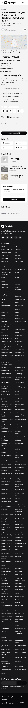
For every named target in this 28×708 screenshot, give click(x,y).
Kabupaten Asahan (6, 409)
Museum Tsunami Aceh (19, 528)
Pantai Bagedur (19, 537)
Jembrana (17, 401)
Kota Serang (18, 481)
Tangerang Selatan (6, 640)
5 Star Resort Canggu (7, 249)
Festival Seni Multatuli (20, 367)
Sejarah (17, 593)
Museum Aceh (19, 524)
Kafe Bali (3, 452)
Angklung (4, 295)
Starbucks (17, 608)
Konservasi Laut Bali (6, 473)
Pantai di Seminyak (6, 540)
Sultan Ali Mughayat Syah (6, 620)
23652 (3, 247)
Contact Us (4, 699)
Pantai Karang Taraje (20, 543)
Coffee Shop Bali (6, 341)
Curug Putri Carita (6, 347)
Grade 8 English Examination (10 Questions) (17, 159)
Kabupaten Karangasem (4, 427)
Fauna (16, 363)
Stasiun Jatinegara (6, 616)
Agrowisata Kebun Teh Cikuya (6, 273)
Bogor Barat (4, 329)
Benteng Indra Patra (20, 321)
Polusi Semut (5, 568)
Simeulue (3, 602)
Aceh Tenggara (19, 261)
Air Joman (4, 277)
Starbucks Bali (5, 611)
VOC (2, 657)
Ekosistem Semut (19, 355)
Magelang (4, 509)
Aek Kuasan (4, 267)
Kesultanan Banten (20, 467)
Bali (2, 308)
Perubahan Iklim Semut (5, 564)
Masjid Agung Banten (7, 514)
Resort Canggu (19, 589)
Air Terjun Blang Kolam (5, 280)
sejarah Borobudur (6, 596)
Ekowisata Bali (5, 360)
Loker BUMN (5, 504)
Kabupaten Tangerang (18, 448)
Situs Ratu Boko (19, 605)
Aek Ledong (18, 267)
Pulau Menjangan (6, 571)
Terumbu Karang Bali (20, 645)
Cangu (16, 338)
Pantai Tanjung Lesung (5, 550)
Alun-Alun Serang (6, 292)
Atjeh (2, 302)
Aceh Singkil (18, 258)
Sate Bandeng (5, 593)
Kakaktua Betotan (6, 455)
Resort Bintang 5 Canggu (5, 590)
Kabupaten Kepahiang (7, 431)
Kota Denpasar (5, 481)
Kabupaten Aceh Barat (19, 405)
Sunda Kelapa (5, 628)
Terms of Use (20, 697)
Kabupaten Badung (20, 409)
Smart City (4, 608)
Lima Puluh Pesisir (6, 498)
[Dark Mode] (23, 2)
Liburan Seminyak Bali (19, 494)
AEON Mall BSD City (20, 269)
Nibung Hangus (19, 532)
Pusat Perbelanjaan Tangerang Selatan (20, 579)
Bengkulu (4, 321)
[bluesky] (11, 237)
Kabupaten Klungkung (18, 432)
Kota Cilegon (18, 479)
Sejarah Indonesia (19, 596)
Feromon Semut (5, 367)
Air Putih (17, 277)
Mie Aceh (4, 521)
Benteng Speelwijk (6, 324)
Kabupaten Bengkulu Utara (7, 420)
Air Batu (17, 272)
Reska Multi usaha (20, 586)
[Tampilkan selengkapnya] (22, 111)
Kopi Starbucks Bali (6, 479)
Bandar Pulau (5, 312)
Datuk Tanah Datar (6, 352)
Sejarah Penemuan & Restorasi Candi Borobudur (17, 167)
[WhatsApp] (14, 111)
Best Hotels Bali (19, 324)
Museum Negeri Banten (5, 528)
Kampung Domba (6, 460)
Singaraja (17, 602)
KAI (16, 452)
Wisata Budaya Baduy (20, 669)
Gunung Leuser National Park (19, 374)
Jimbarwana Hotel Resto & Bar (6, 405)
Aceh (16, 252)
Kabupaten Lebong (20, 436)
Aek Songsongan (6, 269)
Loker (16, 501)
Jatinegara (17, 394)
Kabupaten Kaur (19, 427)
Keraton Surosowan (20, 464)
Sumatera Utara (5, 624)
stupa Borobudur (19, 616)
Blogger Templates (9, 703)
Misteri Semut (5, 524)
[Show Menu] (2, 2)
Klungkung (4, 470)
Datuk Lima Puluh (19, 349)
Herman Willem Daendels (5, 383)
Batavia (17, 315)
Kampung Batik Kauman (19, 456)
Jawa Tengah (18, 399)
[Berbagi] (25, 29)
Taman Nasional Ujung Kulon (5, 636)
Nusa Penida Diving (6, 535)
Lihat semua (16, 117)
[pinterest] (20, 237)
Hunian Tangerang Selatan (20, 383)
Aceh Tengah (5, 261)
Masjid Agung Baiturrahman (18, 510)
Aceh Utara (18, 264)
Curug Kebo (18, 344)
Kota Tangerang (5, 484)
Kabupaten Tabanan (7, 448)
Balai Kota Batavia (6, 305)
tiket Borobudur (5, 649)
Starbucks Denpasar (20, 611)
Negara (3, 532)
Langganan (14, 199)
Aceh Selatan (5, 258)
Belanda (3, 318)
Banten (3, 315)
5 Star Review (18, 249)
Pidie (16, 564)
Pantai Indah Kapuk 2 (7, 543)
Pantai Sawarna (19, 546)
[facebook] (3, 237)
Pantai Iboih (18, 540)
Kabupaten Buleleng (20, 419)
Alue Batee (18, 284)
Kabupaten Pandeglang (18, 439)
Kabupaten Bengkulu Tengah (20, 415)
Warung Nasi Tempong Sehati (5, 662)
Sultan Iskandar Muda (19, 620)
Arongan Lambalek (20, 299)
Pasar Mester (5, 553)
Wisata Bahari (5, 666)
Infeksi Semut (5, 391)
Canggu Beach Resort (7, 338)
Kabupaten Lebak (6, 436)
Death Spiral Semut (20, 352)
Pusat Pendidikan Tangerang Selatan (20, 575)
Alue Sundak (4, 287)
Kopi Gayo (17, 476)
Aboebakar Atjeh (6, 252)
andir (8, 9)
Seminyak (4, 599)
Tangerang (17, 636)
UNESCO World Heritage (5, 653)
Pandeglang (4, 537)
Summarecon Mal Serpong (19, 624)
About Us (4, 697)
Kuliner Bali (4, 489)
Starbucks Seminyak (7, 613)
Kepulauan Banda (6, 464)
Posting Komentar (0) (14, 133)
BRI (2, 332)
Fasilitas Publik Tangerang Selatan (6, 363)
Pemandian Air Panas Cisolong (7, 557)
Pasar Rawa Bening (20, 553)
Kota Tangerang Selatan (19, 485)
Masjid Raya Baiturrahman (18, 515)
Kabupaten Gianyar (6, 424)
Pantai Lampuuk (5, 546)
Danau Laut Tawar (20, 347)
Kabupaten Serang (20, 443)
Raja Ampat (4, 583)
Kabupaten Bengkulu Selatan (7, 415)
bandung (10, 106)
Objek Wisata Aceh (20, 535)
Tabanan (3, 631)
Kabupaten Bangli (6, 412)
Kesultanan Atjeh (6, 467)
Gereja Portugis (19, 370)
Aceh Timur (4, 264)
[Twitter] (10, 111)
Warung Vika (18, 661)
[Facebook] (7, 111)
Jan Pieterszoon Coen (5, 395)
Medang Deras (5, 519)
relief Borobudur (6, 586)
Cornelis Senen (19, 341)
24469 (16, 247)
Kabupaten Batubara (20, 412)
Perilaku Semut (19, 561)
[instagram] (16, 237)
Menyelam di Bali (19, 519)
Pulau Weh (4, 574)
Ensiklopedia (18, 360)
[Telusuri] (26, 2)
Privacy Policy (12, 697)
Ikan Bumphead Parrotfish (5, 387)
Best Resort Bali (5, 327)
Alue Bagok (4, 284)
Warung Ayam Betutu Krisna (20, 658)
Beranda (3, 9)
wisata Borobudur (6, 669)
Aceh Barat (4, 255)
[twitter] (7, 237)
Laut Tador (4, 493)
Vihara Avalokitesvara (20, 652)
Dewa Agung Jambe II (7, 356)
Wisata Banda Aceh (20, 666)
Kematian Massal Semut (19, 460)
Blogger (22, 702)
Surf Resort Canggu (20, 628)
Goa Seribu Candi (6, 373)
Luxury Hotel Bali (6, 507)
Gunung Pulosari (6, 377)
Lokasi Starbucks (6, 501)
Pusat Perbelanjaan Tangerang (6, 579)
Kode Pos (17, 470)
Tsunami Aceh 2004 (20, 649)
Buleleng (17, 332)
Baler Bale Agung (19, 305)
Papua (16, 549)
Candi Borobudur (19, 335)
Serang (17, 599)
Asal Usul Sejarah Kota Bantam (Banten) (16, 176)
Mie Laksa (17, 521)
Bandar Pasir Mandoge (18, 308)
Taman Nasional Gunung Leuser (19, 632)
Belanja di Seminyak (20, 318)
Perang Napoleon (6, 561)
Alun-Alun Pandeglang (18, 288)
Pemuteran (18, 556)
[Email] (18, 111)
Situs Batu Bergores (6, 605)
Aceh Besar (18, 255)
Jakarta (17, 391)
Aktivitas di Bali (19, 280)
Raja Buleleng (18, 583)
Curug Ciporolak (5, 344)
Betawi (16, 327)
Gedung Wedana (5, 370)
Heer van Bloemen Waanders (20, 378)
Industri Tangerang (20, 387)
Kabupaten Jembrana (20, 424)
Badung (17, 302)
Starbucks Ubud (19, 613)
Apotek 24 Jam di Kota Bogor (19, 295)
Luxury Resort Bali (20, 507)
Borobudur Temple (20, 329)
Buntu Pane (4, 335)
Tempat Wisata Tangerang (19, 641)
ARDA (3, 299)
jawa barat (16, 106)
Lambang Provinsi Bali (19, 490)
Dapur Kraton (5, 349)
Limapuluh (17, 498)
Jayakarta (4, 401)
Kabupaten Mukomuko (4, 439)
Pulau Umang (18, 571)
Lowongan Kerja (19, 504)
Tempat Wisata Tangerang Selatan (6, 646)
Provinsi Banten (19, 568)
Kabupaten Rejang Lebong (6, 444)
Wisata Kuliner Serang (5, 672)
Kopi (2, 476)
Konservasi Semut (19, 473)
